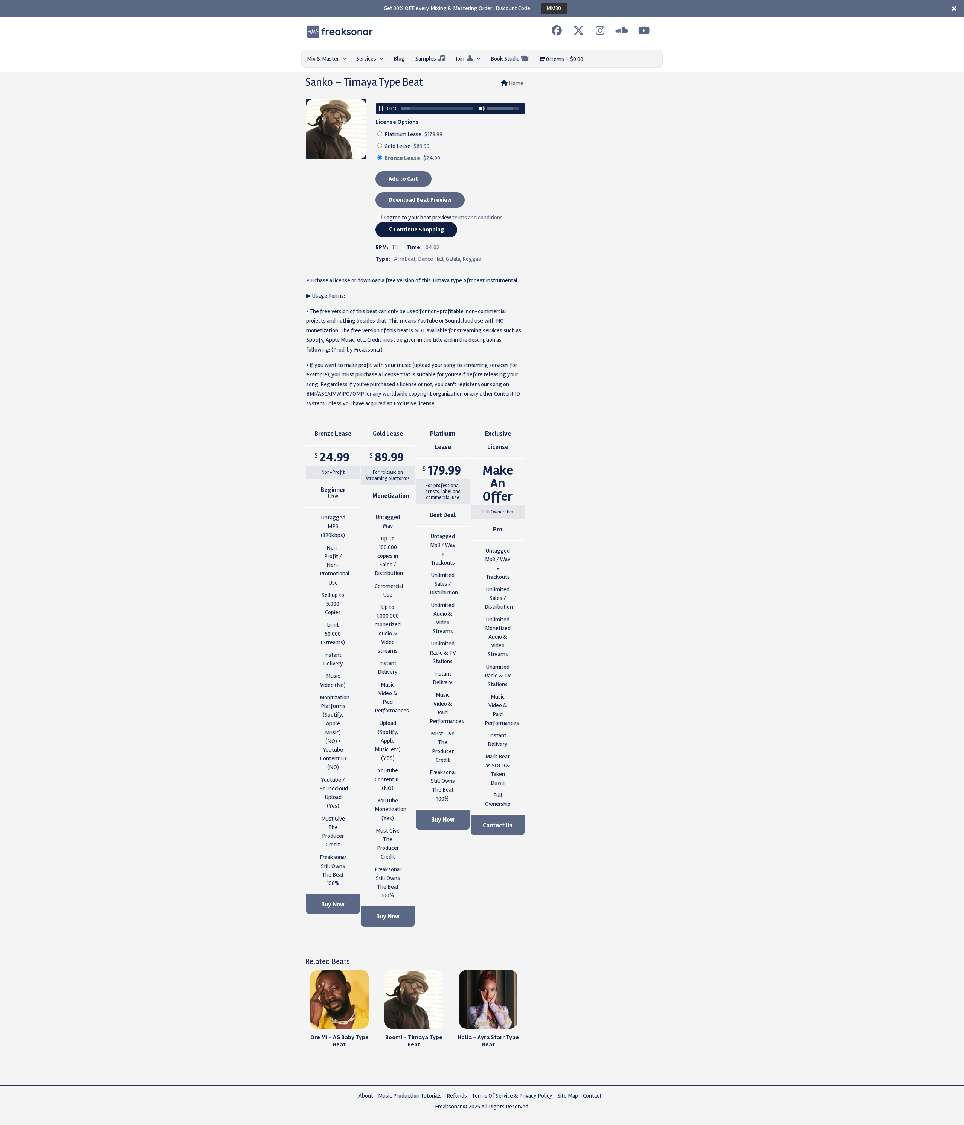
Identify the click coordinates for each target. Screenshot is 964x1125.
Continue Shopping (418, 229)
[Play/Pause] (381, 108)
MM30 (553, 8)
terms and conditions (477, 217)
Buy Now (333, 904)
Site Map (567, 1095)
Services (366, 58)
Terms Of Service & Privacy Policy (512, 1095)
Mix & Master (323, 58)
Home (516, 83)
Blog (399, 58)
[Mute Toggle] (482, 108)
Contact (592, 1095)
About (365, 1095)
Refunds (457, 1095)
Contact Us (498, 825)
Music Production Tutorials (410, 1095)
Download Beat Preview (420, 200)
